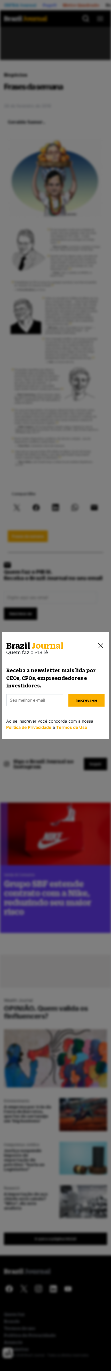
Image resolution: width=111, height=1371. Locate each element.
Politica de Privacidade (28, 727)
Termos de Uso (71, 727)
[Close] (101, 646)
